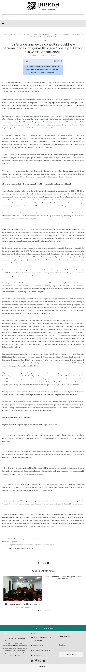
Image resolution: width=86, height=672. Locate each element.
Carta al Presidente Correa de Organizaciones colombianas (63, 578)
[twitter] (33, 661)
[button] (6, 593)
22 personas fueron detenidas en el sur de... (22, 604)
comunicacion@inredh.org (42, 650)
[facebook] (36, 661)
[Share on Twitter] (43, 563)
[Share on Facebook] (41, 563)
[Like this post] (38, 563)
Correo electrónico (66, 636)
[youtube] (43, 661)
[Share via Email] (48, 563)
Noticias (14, 34)
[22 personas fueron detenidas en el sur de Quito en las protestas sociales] (22, 588)
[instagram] (40, 661)
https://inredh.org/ (39, 655)
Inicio (5, 34)
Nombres (62, 645)
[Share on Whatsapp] (45, 563)
